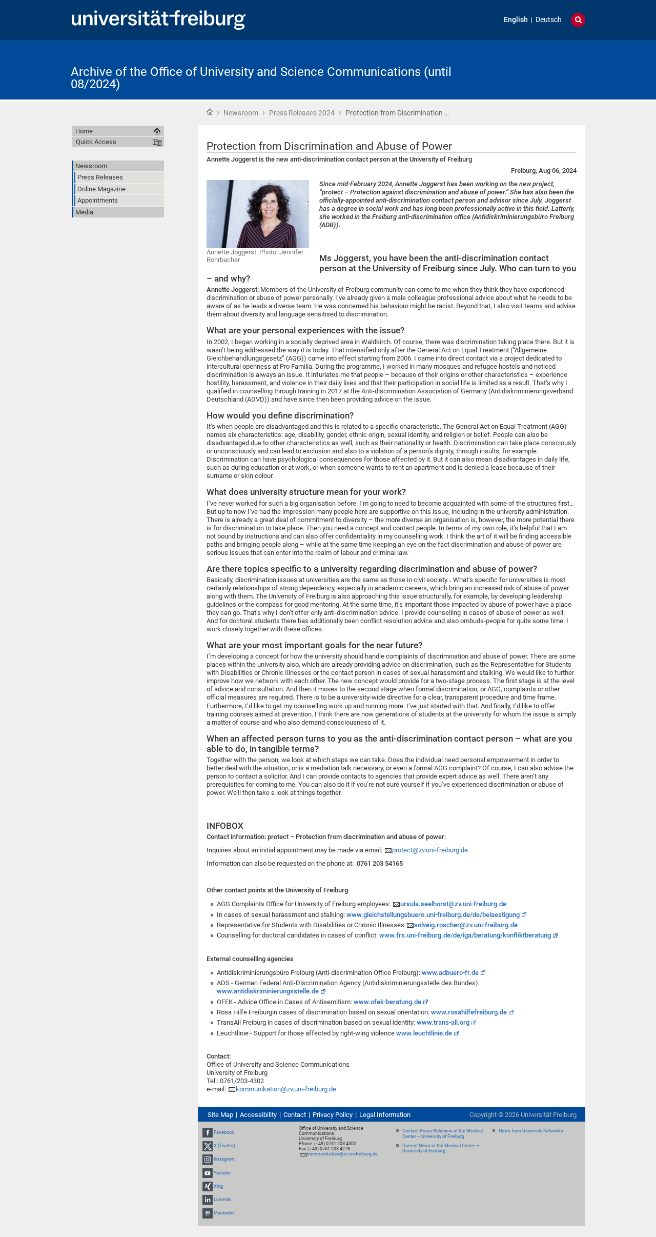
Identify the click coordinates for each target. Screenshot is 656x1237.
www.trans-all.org (443, 1022)
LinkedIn (222, 1199)
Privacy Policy (333, 1115)
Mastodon (224, 1212)
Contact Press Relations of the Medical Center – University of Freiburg (442, 1133)
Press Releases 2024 (302, 113)
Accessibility (258, 1115)
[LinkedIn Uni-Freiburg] (207, 1199)
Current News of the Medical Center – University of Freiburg (441, 1148)
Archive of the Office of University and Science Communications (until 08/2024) (261, 78)
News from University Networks (531, 1130)
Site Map (220, 1115)
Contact (294, 1115)
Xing (218, 1186)
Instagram (224, 1159)
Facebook (224, 1132)
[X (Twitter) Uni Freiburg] (207, 1145)
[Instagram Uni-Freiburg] (207, 1159)
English (516, 19)
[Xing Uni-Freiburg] (207, 1186)
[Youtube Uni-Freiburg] (207, 1172)
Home (210, 111)
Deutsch (549, 19)
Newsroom (240, 113)
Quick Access (96, 142)
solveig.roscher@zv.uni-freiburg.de (466, 925)
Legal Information (385, 1115)
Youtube (222, 1172)
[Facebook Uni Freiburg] (207, 1132)
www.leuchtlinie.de (424, 1033)
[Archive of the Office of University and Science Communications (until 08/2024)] (535, 69)
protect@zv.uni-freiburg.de (430, 850)
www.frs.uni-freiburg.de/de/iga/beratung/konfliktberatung (465, 935)
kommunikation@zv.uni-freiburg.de (286, 1089)
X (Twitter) (224, 1145)
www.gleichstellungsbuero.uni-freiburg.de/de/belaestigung (433, 915)
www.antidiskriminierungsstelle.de (268, 991)
